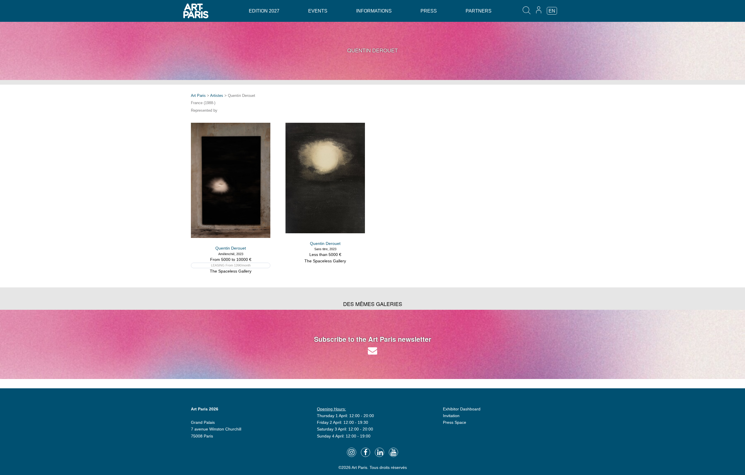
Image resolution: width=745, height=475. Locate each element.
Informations (374, 10)
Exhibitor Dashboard (461, 409)
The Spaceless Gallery (230, 271)
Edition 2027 (264, 10)
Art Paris (198, 95)
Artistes (216, 95)
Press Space (454, 422)
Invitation (451, 415)
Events (317, 10)
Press (429, 10)
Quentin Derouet (230, 248)
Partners (479, 10)
